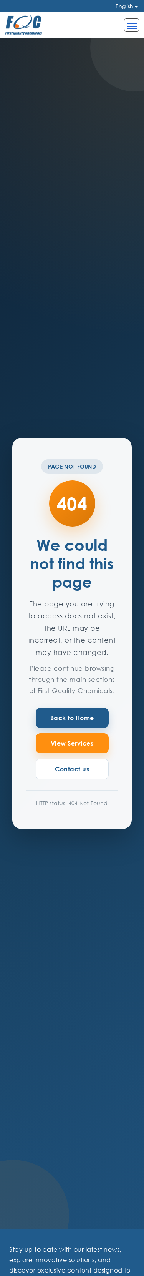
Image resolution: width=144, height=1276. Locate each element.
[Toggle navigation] (131, 25)
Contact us (72, 769)
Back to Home (72, 718)
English (124, 6)
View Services (72, 743)
